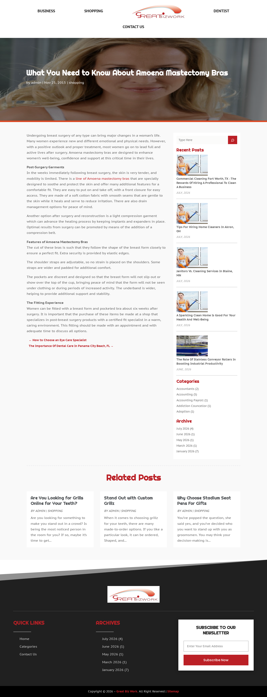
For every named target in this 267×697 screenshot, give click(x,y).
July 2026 (182, 428)
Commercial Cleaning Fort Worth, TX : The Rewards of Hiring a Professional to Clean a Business (206, 183)
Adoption (183, 411)
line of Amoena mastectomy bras (102, 178)
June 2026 (183, 434)
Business (46, 11)
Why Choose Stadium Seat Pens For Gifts (204, 500)
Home (24, 639)
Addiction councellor (191, 406)
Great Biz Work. (127, 691)
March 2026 (184, 446)
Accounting (184, 394)
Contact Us (133, 26)
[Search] (232, 140)
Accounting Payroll (190, 400)
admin (36, 82)
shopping (93, 11)
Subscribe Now (215, 660)
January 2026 (185, 451)
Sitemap (173, 691)
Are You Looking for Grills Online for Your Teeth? (57, 500)
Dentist (221, 11)
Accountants (185, 389)
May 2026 (182, 440)
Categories (28, 646)
